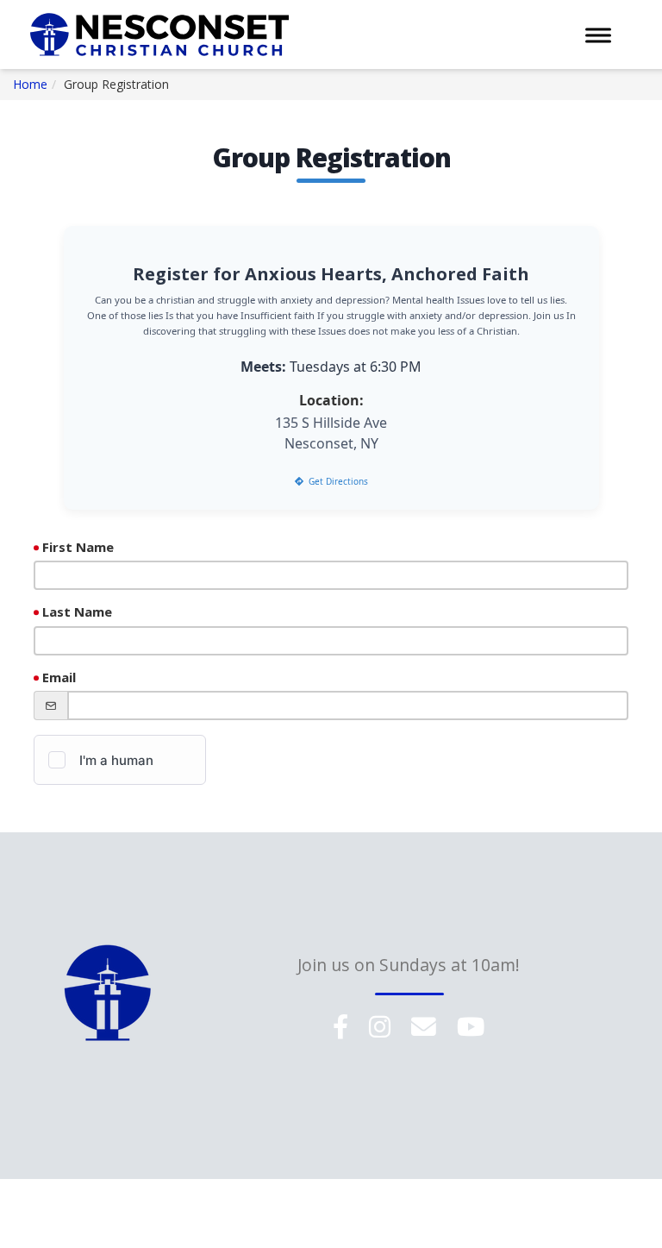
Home (30, 84)
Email (59, 677)
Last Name (77, 611)
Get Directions (338, 481)
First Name (78, 546)
